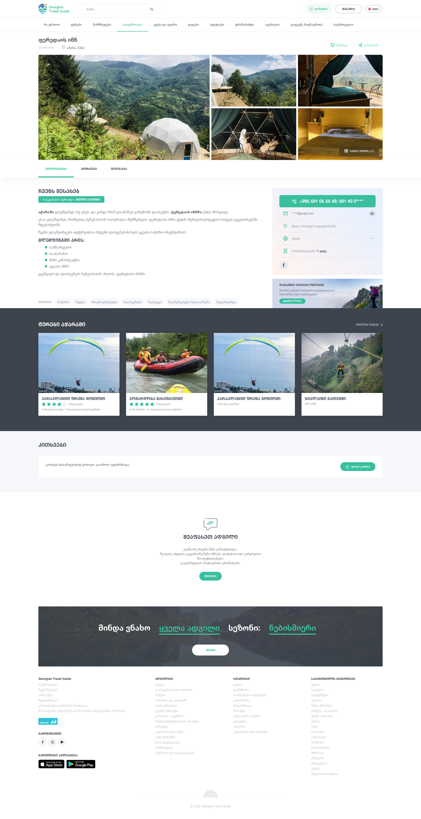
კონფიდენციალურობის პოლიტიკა (63, 705)
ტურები (76, 24)
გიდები (193, 24)
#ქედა (80, 302)
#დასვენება (132, 302)
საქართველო (343, 24)
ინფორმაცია (56, 169)
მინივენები (319, 763)
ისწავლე (161, 726)
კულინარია (241, 700)
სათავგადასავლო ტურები (174, 689)
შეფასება (119, 169)
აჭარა (315, 768)
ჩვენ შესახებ (47, 689)
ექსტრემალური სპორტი (250, 732)
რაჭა (314, 726)
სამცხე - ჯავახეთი (324, 710)
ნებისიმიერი (320, 747)
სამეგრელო (319, 695)
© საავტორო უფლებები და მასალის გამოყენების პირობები (81, 710)
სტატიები (217, 24)
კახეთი (316, 700)
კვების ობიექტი (166, 710)
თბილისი (318, 732)
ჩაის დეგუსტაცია (167, 742)
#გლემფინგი (226, 302)
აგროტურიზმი (165, 737)
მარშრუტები (102, 24)
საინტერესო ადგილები (250, 695)
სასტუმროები (132, 24)
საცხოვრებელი (166, 705)
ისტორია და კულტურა (171, 700)
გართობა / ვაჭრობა (169, 716)
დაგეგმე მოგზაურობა (307, 24)
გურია (315, 721)
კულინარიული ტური (169, 732)
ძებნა (210, 650)
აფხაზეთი (318, 737)
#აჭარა (63, 302)
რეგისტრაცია (47, 700)
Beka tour (317, 753)
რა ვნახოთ (52, 24)
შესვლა (348, 9)
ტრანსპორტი (244, 24)
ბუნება (160, 695)
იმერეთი (317, 758)
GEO (375, 9)
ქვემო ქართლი (322, 716)
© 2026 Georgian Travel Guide (210, 806)
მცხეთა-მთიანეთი (324, 774)
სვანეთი (317, 689)
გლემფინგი (46, 47)
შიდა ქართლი (321, 705)
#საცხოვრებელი (104, 302)
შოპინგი (239, 710)
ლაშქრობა (241, 689)
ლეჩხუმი (317, 742)
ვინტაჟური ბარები (246, 716)
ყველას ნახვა (368, 324)
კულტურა (240, 721)
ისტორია (239, 726)
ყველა (159, 684)
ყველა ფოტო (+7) (362, 151)
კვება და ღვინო (165, 24)
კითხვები (89, 169)
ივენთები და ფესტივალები (175, 753)
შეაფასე (210, 576)
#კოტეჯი (155, 302)
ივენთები (272, 24)
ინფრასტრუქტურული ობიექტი (177, 721)
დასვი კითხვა (360, 466)
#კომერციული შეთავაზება (189, 302)
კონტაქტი (45, 695)
